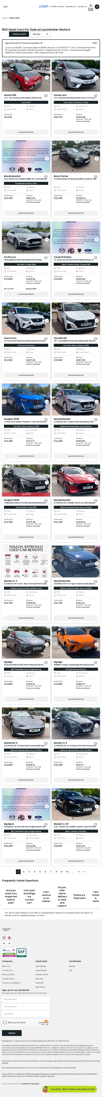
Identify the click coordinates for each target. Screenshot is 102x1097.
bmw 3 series (61, 176)
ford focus (10, 257)
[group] (26, 76)
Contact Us (82, 6)
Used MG (40, 983)
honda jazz (60, 95)
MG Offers (40, 987)
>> (84, 871)
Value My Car (70, 6)
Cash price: (8, 114)
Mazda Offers (42, 974)
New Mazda (41, 966)
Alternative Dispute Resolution (38, 1074)
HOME (4, 18)
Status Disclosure (9, 1076)
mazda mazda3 (62, 419)
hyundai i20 (60, 338)
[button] (47, 78)
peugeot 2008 (11, 419)
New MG (39, 978)
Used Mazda (41, 970)
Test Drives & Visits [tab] (95, 896)
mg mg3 (8, 662)
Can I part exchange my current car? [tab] (29, 896)
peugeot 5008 (11, 500)
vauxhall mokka (62, 257)
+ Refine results (19, 34)
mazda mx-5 (11, 742)
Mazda (72, 966)
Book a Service (58, 6)
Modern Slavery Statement (62, 1074)
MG (70, 970)
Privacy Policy (8, 974)
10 (67, 871)
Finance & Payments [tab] (80, 896)
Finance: (79, 114)
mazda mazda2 (12, 176)
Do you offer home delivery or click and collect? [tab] (62, 897)
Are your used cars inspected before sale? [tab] (11, 896)
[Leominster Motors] (5, 6)
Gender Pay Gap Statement (85, 1074)
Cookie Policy (8, 978)
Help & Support (41, 1076)
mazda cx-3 (10, 580)
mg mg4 (58, 662)
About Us (6, 966)
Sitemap (51, 1076)
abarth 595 (10, 95)
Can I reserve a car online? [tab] (46, 896)
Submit (11, 1033)
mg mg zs (9, 823)
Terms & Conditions (11, 983)
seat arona (10, 338)
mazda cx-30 (61, 823)
